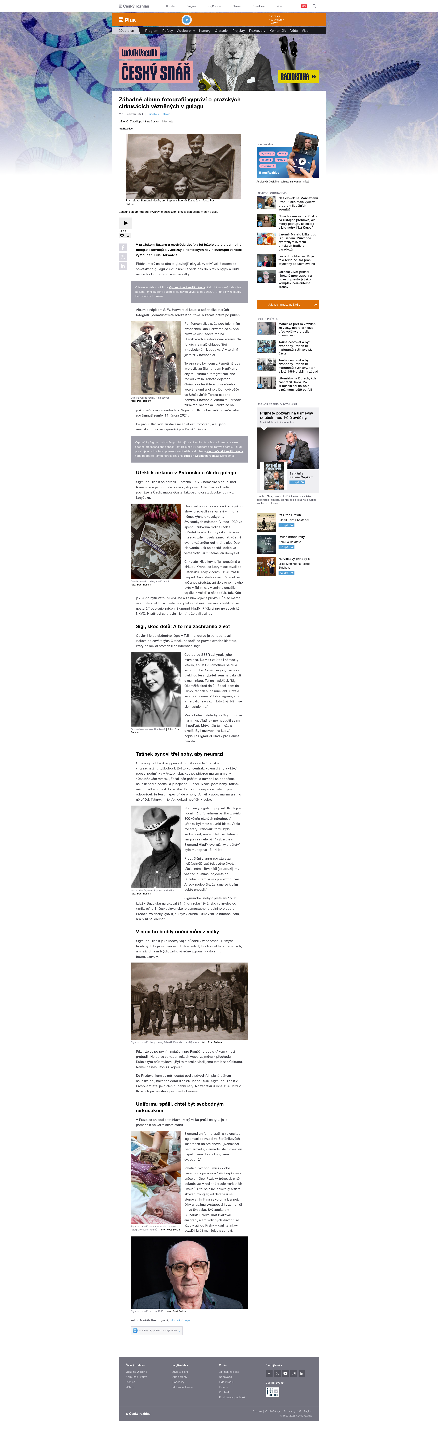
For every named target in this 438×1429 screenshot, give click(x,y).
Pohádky (265, 160)
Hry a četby (266, 154)
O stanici (221, 30)
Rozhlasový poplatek (232, 1397)
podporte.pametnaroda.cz (201, 455)
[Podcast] (122, 235)
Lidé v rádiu (226, 1382)
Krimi (281, 154)
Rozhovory (257, 30)
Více (307, 30)
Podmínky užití (292, 1411)
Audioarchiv (276, 20)
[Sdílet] (128, 235)
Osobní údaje (273, 1411)
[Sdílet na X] (123, 257)
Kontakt (224, 1392)
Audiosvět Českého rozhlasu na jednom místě (283, 181)
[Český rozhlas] (134, 6)
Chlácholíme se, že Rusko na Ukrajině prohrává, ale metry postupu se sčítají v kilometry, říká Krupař (298, 221)
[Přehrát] (125, 223)
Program (191, 6)
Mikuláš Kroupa (180, 1320)
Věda (294, 30)
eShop (130, 1387)
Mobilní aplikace (182, 1387)
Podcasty (178, 1382)
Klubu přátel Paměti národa (225, 451)
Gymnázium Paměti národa (187, 287)
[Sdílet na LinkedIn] (123, 266)
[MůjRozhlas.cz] (126, 129)
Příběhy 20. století (158, 114)
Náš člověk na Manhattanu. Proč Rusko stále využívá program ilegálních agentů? (299, 203)
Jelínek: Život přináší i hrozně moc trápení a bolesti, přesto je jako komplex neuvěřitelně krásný (295, 279)
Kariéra (223, 1387)
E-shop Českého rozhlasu (277, 404)
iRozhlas (170, 6)
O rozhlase (259, 6)
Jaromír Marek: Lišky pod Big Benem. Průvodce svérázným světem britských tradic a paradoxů (298, 242)
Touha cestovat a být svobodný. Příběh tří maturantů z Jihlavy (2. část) (295, 347)
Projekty (239, 30)
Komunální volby (136, 1377)
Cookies (257, 1411)
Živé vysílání (266, 166)
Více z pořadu (268, 319)
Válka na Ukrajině (136, 1371)
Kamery (273, 23)
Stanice (237, 6)
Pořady (167, 30)
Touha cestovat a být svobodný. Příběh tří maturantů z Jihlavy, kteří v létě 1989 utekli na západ (298, 365)
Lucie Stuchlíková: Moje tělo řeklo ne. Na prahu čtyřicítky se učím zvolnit (297, 260)
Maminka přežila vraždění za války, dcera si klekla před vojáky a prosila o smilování (297, 329)
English (308, 1411)
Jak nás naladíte (229, 1371)
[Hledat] (314, 6)
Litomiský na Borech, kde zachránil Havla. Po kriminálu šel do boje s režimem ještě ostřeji (298, 384)
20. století (126, 30)
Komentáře (277, 30)
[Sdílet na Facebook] (123, 247)
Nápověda (225, 1377)
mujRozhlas (214, 6)
